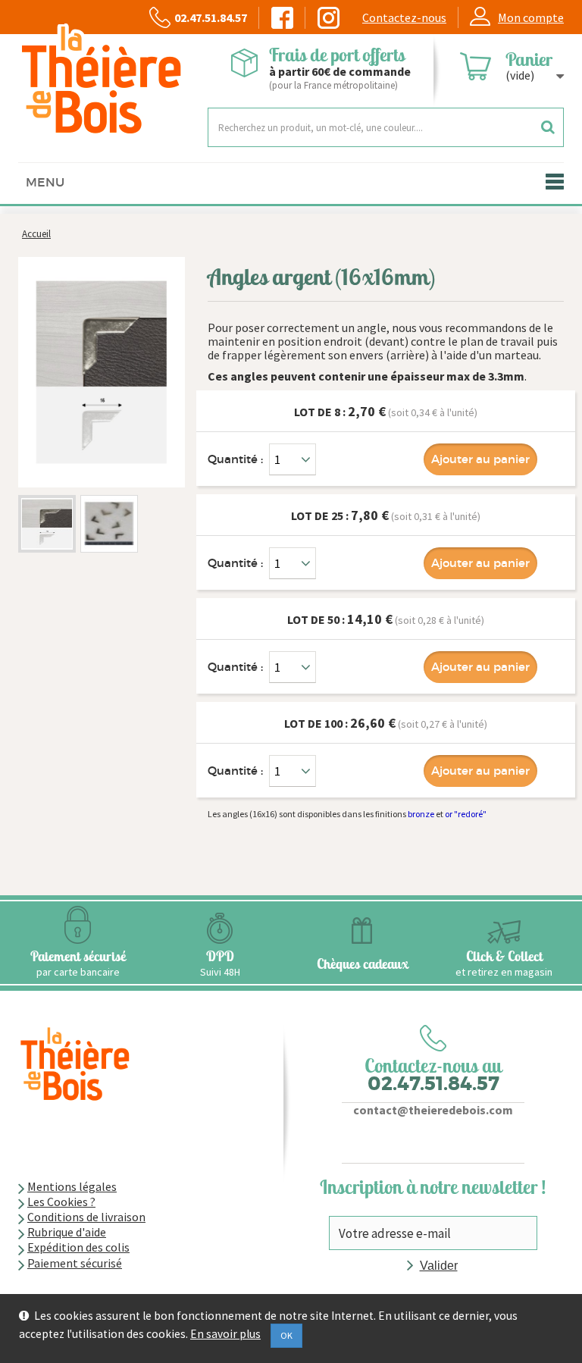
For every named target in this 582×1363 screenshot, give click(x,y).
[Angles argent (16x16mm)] (47, 524)
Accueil (36, 233)
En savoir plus (225, 1334)
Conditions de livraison (86, 1216)
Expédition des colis (78, 1247)
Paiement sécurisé (74, 1263)
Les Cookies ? (61, 1201)
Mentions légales (72, 1186)
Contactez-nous (404, 17)
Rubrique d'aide (66, 1231)
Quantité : (235, 459)
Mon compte (531, 17)
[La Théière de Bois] (101, 80)
